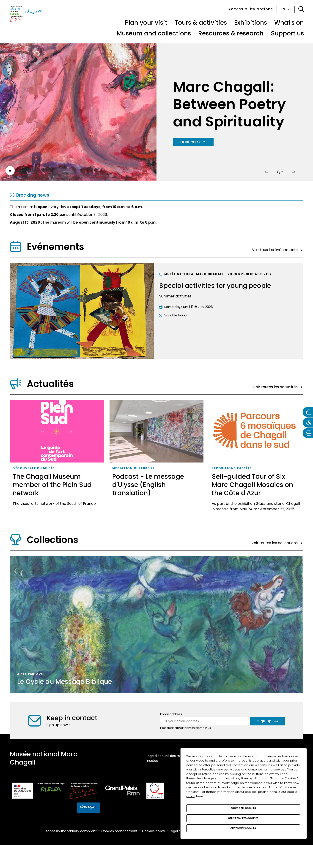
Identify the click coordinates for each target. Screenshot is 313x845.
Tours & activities (201, 23)
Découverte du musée (34, 468)
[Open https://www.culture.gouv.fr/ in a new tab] (22, 791)
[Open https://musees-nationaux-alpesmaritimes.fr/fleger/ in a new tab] (51, 791)
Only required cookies (243, 818)
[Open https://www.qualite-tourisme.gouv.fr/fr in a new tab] (155, 791)
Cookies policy (153, 831)
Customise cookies (243, 828)
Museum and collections (154, 33)
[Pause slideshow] (10, 170)
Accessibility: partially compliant (71, 831)
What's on (289, 23)
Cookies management (119, 831)
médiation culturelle (133, 468)
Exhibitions (250, 23)
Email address (171, 714)
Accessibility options (250, 9)
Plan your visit (146, 23)
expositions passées (232, 468)
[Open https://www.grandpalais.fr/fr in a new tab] (122, 791)
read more (210, 133)
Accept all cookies (243, 808)
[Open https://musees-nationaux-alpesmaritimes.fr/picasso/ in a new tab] (84, 791)
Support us (287, 33)
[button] (301, 9)
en (283, 9)
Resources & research (231, 33)
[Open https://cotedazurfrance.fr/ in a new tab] (88, 808)
